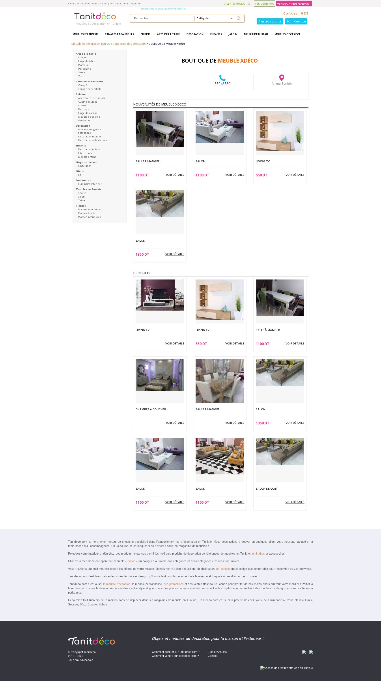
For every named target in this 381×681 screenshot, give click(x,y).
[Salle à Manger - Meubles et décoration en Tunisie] (160, 129)
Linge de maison (86, 162)
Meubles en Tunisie (85, 34)
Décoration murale (89, 136)
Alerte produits (237, 4)
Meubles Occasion (287, 34)
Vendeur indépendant (294, 4)
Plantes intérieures (89, 216)
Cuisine (145, 34)
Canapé (82, 85)
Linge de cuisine (87, 113)
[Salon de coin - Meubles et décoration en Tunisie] (280, 451)
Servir (81, 72)
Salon (81, 196)
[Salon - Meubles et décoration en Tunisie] (220, 126)
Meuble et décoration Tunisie (90, 44)
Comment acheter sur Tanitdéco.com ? (176, 651)
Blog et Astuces (217, 651)
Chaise (82, 192)
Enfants (216, 34)
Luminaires (83, 180)
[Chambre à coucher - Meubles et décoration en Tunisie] (160, 374)
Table (81, 200)
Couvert (83, 57)
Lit (79, 174)
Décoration (195, 34)
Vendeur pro (264, 4)
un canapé (223, 568)
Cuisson (82, 105)
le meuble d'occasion (116, 584)
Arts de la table (168, 34)
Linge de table (86, 61)
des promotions (174, 584)
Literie (80, 171)
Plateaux (83, 65)
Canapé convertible (89, 89)
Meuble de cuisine (89, 116)
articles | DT (295, 13)
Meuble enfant (87, 156)
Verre (81, 76)
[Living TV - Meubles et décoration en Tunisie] (280, 131)
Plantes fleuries (87, 213)
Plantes (81, 205)
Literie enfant (86, 153)
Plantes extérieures (89, 209)
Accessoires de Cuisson (92, 98)
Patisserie (84, 120)
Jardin (233, 34)
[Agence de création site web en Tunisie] (286, 667)
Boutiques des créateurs (129, 44)
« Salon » (131, 561)
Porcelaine (84, 68)
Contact (212, 655)
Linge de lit (84, 165)
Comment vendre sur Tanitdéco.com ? (175, 655)
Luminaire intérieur (90, 183)
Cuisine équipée (87, 101)
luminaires (258, 553)
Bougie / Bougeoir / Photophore (89, 131)
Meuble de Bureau (256, 34)
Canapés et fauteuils (119, 34)
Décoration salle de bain (92, 140)
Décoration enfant (89, 149)
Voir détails (174, 175)
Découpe (83, 109)
